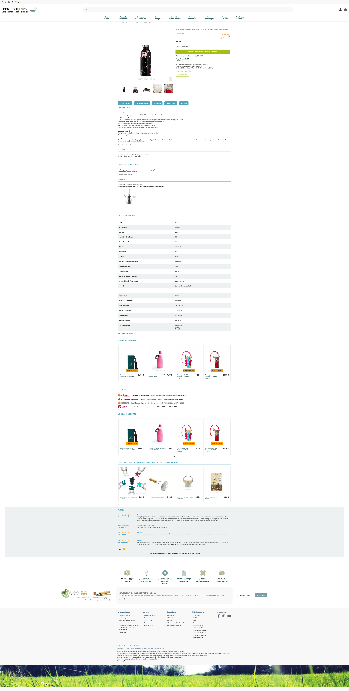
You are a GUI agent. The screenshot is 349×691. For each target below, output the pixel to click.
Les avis (184, 103)
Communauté (148, 623)
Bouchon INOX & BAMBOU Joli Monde (185, 497)
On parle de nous (149, 618)
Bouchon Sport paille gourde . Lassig (129, 497)
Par (123, 517)
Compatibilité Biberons (200, 633)
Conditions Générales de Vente (128, 625)
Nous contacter (148, 625)
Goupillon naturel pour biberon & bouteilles (127, 375)
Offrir (170, 620)
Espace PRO (148, 620)
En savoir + (123, 599)
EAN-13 (120, 334)
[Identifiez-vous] (340, 9)
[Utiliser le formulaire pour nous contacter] (13, 2)
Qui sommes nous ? (150, 615)
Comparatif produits (199, 635)
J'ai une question (182, 75)
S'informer (221, 578)
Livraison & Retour (124, 615)
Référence (178, 33)
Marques (18, 2)
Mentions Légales (124, 623)
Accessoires (170, 103)
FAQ (194, 620)
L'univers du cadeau (184, 578)
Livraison (157, 103)
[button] (174, 456)
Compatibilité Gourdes (200, 630)
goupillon (154, 170)
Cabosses (202, 578)
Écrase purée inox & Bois (156, 497)
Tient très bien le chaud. (145, 525)
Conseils (146, 578)
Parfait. (140, 515)
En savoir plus (125, 103)
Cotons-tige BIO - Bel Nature (211, 497)
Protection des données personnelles (126, 629)
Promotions (171, 615)
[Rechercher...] (290, 9)
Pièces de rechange (199, 628)
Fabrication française (175, 625)
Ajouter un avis (225, 38)
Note (119, 515)
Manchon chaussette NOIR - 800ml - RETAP (213, 375)
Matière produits (198, 625)
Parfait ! (140, 541)
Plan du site (122, 632)
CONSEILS (196, 615)
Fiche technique (142, 103)
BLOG (195, 618)
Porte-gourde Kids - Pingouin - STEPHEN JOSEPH (183, 376)
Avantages (165, 578)
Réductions (171, 618)
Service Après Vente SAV (127, 620)
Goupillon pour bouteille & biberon (156, 375)
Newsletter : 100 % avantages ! (177, 623)
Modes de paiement (125, 618)
